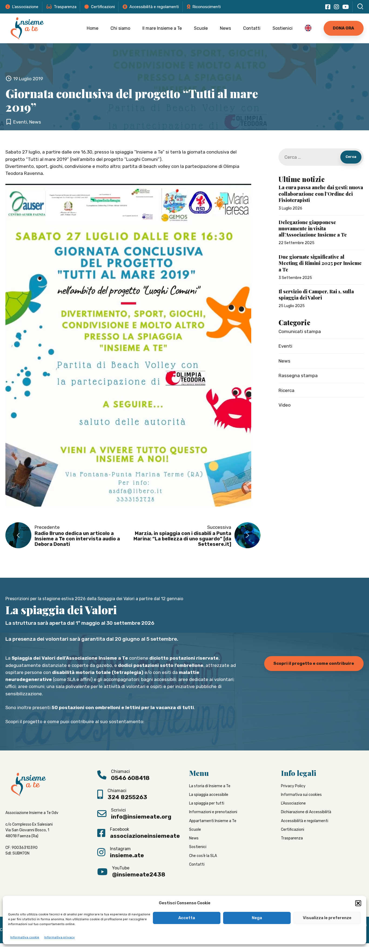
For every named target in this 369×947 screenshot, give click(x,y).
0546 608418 (130, 778)
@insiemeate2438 (138, 874)
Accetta (186, 917)
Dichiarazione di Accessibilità (306, 812)
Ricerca (286, 390)
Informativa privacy (59, 937)
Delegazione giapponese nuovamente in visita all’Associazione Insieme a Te (313, 228)
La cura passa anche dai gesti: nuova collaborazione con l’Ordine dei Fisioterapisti (321, 193)
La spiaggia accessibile (208, 794)
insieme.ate (127, 855)
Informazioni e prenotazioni (213, 812)
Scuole (201, 28)
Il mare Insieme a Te (162, 28)
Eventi (20, 122)
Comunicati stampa (300, 331)
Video (285, 405)
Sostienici (283, 28)
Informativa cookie (24, 937)
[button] (358, 903)
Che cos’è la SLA (203, 855)
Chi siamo (120, 28)
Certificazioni (292, 829)
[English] (308, 28)
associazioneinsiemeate (145, 835)
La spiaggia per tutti (206, 803)
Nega (257, 917)
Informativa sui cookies (301, 794)
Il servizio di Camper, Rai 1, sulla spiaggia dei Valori (316, 294)
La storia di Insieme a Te (209, 785)
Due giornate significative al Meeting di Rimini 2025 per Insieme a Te (320, 263)
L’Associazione (293, 803)
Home (92, 28)
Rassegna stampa (298, 375)
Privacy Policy (293, 785)
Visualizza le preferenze (327, 917)
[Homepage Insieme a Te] (27, 28)
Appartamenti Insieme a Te (212, 820)
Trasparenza (292, 838)
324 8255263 (127, 797)
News (225, 28)
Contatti (251, 28)
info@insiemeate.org (141, 816)
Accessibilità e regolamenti (304, 820)
